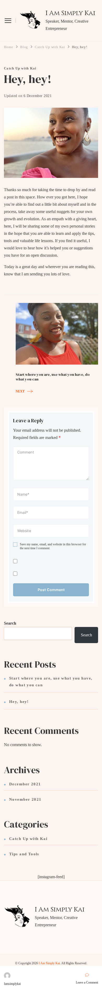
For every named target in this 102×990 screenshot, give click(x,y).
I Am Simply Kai (70, 13)
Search (10, 623)
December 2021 (25, 784)
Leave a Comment (87, 983)
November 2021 (25, 799)
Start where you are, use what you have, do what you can (50, 681)
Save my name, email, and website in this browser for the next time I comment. (53, 546)
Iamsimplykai (12, 984)
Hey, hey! (19, 702)
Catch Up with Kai (20, 68)
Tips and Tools (24, 854)
